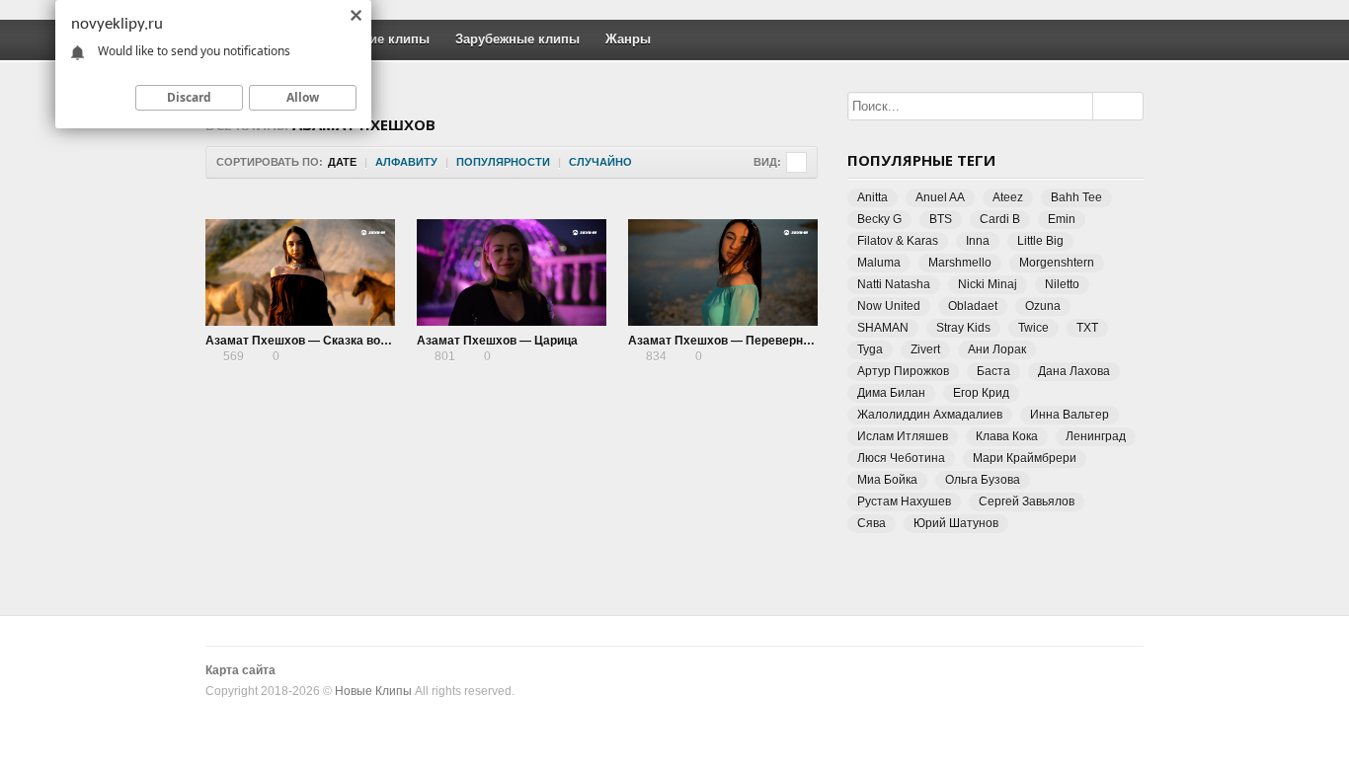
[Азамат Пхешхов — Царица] (511, 272)
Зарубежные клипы (517, 39)
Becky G (879, 219)
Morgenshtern (1056, 263)
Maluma (879, 263)
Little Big (1040, 241)
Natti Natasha (893, 284)
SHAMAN (883, 328)
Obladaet (972, 306)
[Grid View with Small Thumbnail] (796, 162)
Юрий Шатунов (955, 523)
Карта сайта (240, 670)
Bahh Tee (1076, 197)
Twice (1033, 328)
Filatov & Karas (897, 241)
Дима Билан (891, 393)
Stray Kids (963, 328)
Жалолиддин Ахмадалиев (929, 415)
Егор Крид (981, 393)
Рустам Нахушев (904, 501)
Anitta (872, 197)
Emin (1061, 219)
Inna (978, 241)
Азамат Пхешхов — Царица (497, 341)
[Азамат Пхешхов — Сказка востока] (300, 272)
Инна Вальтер (1069, 415)
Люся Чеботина (901, 458)
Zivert (925, 349)
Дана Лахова (1074, 371)
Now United (888, 306)
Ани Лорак (997, 349)
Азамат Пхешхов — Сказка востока (309, 341)
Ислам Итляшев (902, 436)
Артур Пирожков (903, 371)
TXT (1087, 328)
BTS (940, 219)
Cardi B (1000, 219)
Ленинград (1096, 436)
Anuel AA (940, 197)
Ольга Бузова (982, 480)
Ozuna (1043, 306)
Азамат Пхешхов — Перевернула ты (735, 341)
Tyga (870, 349)
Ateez (1007, 197)
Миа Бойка (887, 480)
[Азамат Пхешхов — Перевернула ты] (722, 272)
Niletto (1062, 284)
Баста (993, 371)
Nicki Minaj (987, 284)
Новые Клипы (373, 691)
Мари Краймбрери (1024, 458)
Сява (871, 523)
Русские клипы (381, 39)
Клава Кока (1007, 436)
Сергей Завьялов (1026, 501)
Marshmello (960, 263)
